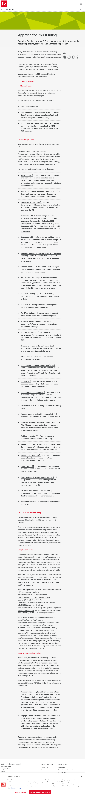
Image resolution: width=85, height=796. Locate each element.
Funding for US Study (29, 332)
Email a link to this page (64, 57)
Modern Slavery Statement (65, 770)
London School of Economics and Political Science (4, 4)
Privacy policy (62, 772)
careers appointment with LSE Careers (33, 77)
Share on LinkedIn (73, 57)
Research (24, 444)
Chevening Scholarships (30, 202)
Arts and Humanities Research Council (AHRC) (38, 191)
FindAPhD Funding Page (30, 294)
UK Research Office (28, 491)
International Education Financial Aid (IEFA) (37, 365)
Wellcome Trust (27, 502)
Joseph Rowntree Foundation (32, 392)
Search (74, 3)
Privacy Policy (16, 788)
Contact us (44, 770)
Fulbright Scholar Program (31, 321)
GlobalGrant (25, 357)
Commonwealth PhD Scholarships (34, 216)
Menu (81, 3)
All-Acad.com (26, 175)
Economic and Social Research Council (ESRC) (39, 267)
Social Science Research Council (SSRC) (36, 477)
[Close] (81, 776)
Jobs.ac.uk (25, 381)
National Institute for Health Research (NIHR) (38, 414)
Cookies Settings (62, 764)
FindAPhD (25, 305)
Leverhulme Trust (27, 406)
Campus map (44, 767)
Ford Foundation (27, 313)
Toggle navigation (82, 9)
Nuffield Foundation (28, 436)
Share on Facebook (69, 57)
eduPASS (24, 278)
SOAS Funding (26, 466)
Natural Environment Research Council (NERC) (38, 422)
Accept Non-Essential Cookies (40, 792)
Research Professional (30, 455)
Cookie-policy (61, 767)
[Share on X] (77, 57)
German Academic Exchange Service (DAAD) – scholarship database (39, 347)
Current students (8, 9)
